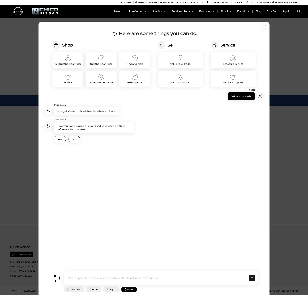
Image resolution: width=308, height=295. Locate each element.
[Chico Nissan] (37, 11)
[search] (298, 12)
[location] (207, 2)
